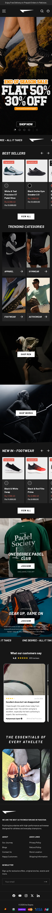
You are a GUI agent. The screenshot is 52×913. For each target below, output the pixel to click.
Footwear (10, 316)
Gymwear (34, 271)
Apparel (8, 271)
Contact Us (7, 852)
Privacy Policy (35, 842)
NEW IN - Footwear (18, 450)
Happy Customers (9, 856)
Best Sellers (13, 153)
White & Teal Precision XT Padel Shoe (10, 194)
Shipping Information (38, 856)
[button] (48, 11)
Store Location (35, 852)
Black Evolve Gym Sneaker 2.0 (36, 193)
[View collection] (21, 774)
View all (26, 216)
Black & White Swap (11, 490)
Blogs (4, 847)
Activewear (35, 316)
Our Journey (7, 842)
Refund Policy (35, 847)
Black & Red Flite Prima (36, 490)
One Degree (28, 905)
